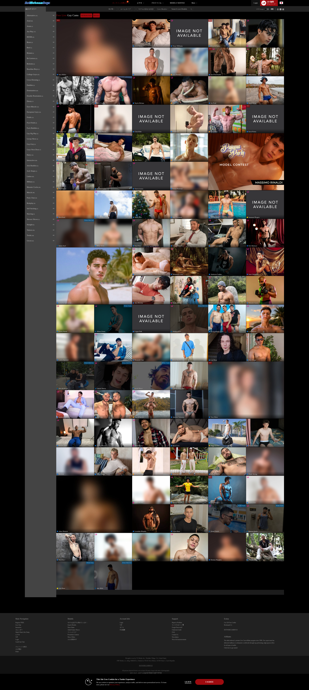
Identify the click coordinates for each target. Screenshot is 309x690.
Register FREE (19, 622)
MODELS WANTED (177, 3)
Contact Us (175, 635)
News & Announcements (179, 639)
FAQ (173, 632)
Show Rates (71, 627)
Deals (17, 651)
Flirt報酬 (122, 630)
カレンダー (19, 630)
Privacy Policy (115, 685)
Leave (188, 682)
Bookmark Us (228, 625)
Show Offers (71, 637)
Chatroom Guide (176, 630)
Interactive (18, 627)
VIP (16, 637)
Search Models (72, 625)
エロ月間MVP (72, 639)
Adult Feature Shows (74, 630)
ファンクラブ (72, 632)
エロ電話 (18, 649)
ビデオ (139, 3)
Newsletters (175, 637)
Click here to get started (230, 648)
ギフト (122, 627)
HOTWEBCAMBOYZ (231, 630)
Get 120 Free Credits (230, 622)
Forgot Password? (177, 627)
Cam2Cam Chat (20, 642)
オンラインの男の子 (120, 2)
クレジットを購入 (21, 647)
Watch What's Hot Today (22, 632)
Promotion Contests (73, 635)
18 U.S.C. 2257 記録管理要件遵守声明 (146, 673)
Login (256, 3)
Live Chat (18, 625)
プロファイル (156, 3)
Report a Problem (177, 622)
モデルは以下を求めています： (78, 622)
